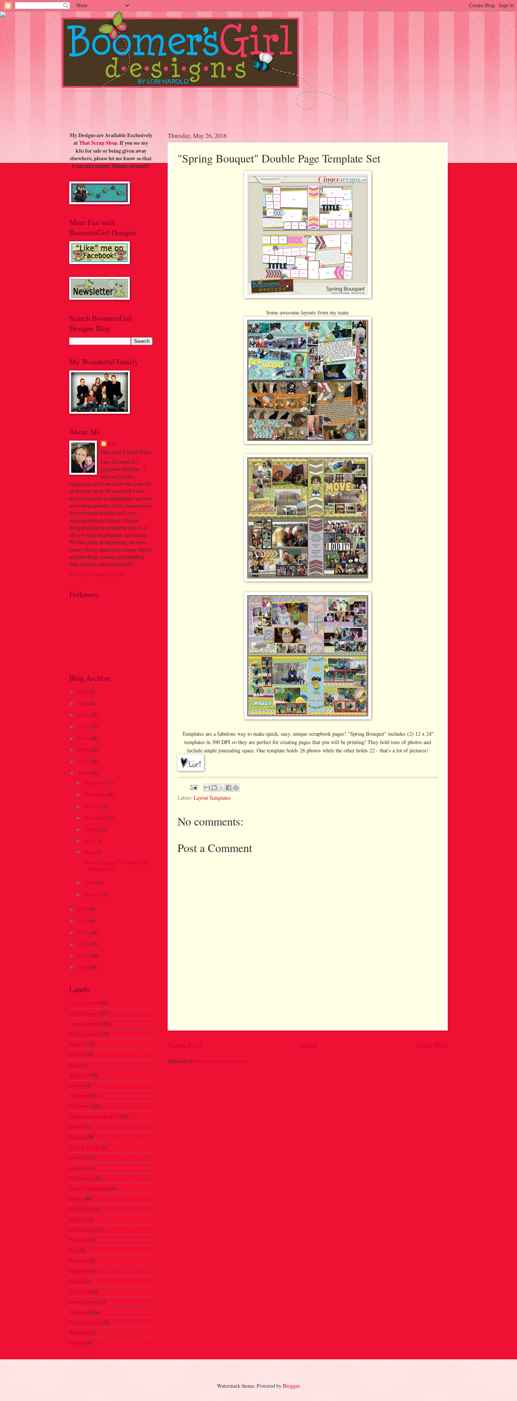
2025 (83, 691)
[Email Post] (193, 786)
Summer (78, 1291)
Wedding (78, 1332)
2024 (83, 703)
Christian (79, 1095)
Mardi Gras (81, 1208)
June (89, 840)
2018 (83, 749)
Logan (76, 1198)
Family (76, 1136)
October (93, 806)
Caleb (75, 1085)
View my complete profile (96, 574)
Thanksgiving (83, 1301)
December (95, 782)
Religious (79, 1270)
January (92, 894)
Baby (74, 1064)
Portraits (78, 1260)
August (92, 829)
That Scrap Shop (98, 143)
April (90, 882)
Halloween (80, 1178)
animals (77, 1054)
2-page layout (83, 1023)
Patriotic (78, 1239)
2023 (83, 714)
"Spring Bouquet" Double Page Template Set (115, 865)
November (95, 794)
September (96, 817)
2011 (83, 944)
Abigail (77, 1044)
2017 (83, 761)
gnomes (77, 1167)
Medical (77, 1219)
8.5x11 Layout (84, 1033)
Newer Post (184, 1045)
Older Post (432, 1045)
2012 (83, 932)
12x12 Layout (83, 1013)
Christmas (79, 1105)
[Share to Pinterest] (236, 787)
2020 (83, 726)
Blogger (291, 1385)
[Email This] (207, 787)
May (89, 852)
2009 (83, 967)
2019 (83, 738)
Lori (113, 444)
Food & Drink (84, 1147)
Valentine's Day (85, 1322)
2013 (83, 920)
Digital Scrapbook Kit (92, 1116)
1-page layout (83, 1002)
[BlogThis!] (214, 787)
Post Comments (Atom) (221, 1061)
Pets (73, 1250)
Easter (75, 1126)
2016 (83, 773)
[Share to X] (221, 787)
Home (309, 1045)
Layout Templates (212, 797)
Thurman (79, 1312)
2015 (83, 909)
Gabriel (77, 1157)
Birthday (78, 1075)
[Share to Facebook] (228, 787)
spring (76, 1281)
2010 (83, 955)
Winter (76, 1342)
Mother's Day (83, 1229)
